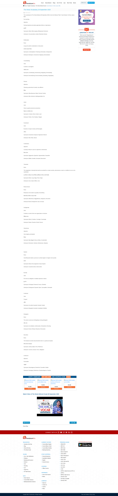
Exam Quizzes (27, 477)
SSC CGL (63, 465)
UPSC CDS (63, 459)
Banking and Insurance (28, 460)
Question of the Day (28, 444)
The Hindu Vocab (27, 449)
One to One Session (46, 474)
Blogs (54, 2)
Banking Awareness (46, 449)
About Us (44, 482)
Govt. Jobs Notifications (29, 456)
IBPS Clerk (63, 447)
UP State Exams (27, 471)
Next (72, 422)
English (43, 460)
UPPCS (62, 472)
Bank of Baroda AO (65, 455)
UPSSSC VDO (64, 476)
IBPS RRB (63, 449)
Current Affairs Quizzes (28, 479)
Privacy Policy (92, 494)
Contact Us (44, 484)
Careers (44, 486)
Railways (26, 458)
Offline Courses (45, 468)
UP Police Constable (65, 478)
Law (25, 467)
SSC (25, 463)
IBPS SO (63, 446)
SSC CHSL (63, 463)
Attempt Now (87, 49)
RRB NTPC (63, 444)
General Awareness (46, 456)
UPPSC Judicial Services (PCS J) (68, 470)
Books (74, 2)
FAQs (43, 488)
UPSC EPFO (63, 453)
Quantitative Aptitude (46, 458)
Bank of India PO (64, 451)
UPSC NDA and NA (65, 461)
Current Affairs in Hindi (46, 446)
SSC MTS (63, 467)
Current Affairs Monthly (47, 447)
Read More (30, 388)
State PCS (26, 469)
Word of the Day (27, 447)
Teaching (26, 465)
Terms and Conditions (85, 494)
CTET (62, 469)
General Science (45, 461)
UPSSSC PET (64, 480)
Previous (27, 422)
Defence (25, 461)
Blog (25, 446)
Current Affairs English (46, 444)
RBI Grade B (63, 457)
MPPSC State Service (65, 474)
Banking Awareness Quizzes (30, 481)
